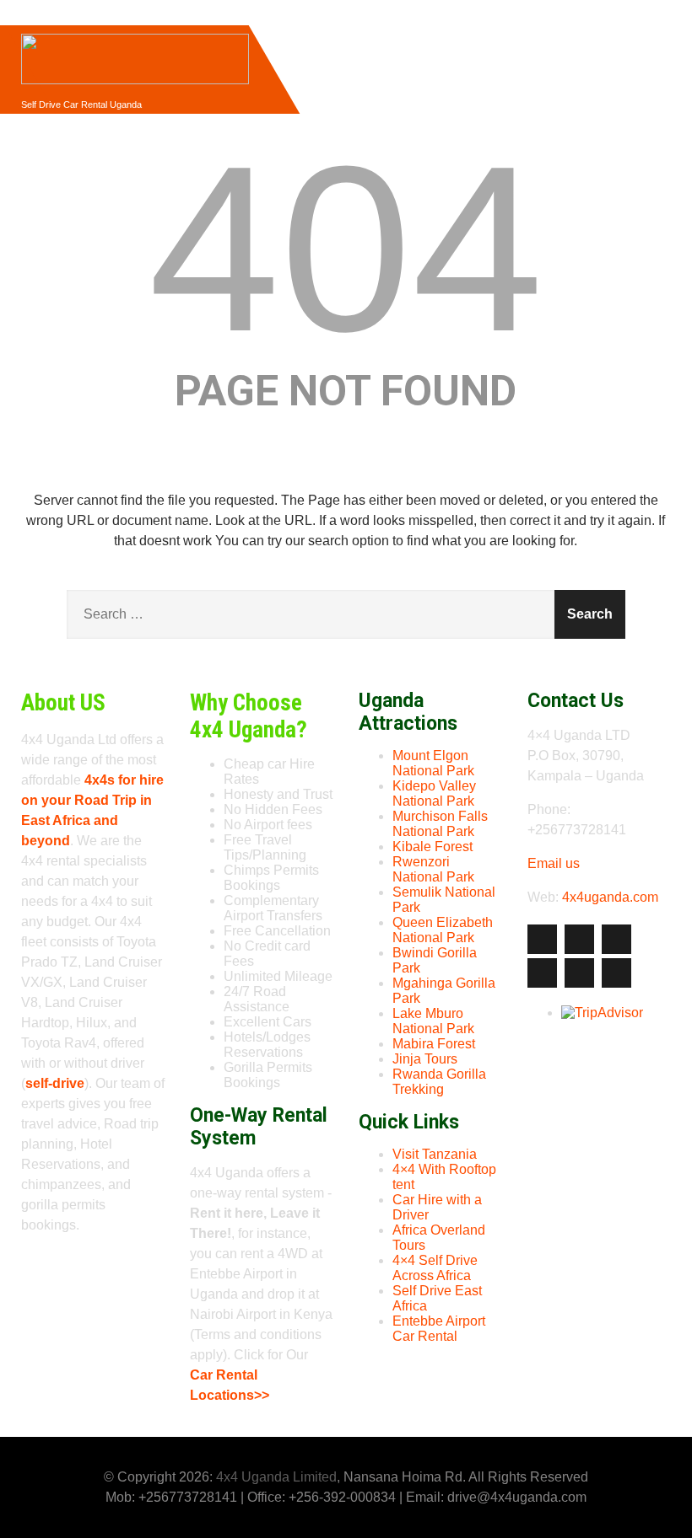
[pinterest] (579, 973)
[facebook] (542, 939)
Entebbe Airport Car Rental (438, 1328)
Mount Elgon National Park (433, 763)
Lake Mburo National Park (433, 1021)
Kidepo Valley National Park (434, 793)
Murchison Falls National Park (440, 824)
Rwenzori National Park (433, 869)
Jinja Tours (424, 1059)
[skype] (616, 973)
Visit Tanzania (434, 1154)
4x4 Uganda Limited (276, 1477)
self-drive (54, 1083)
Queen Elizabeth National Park (442, 930)
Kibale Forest (432, 846)
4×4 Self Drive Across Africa (435, 1268)
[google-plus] (616, 939)
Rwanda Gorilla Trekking (439, 1081)
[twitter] (579, 939)
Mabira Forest (433, 1044)
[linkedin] (542, 973)
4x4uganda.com (610, 897)
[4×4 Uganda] (135, 32)
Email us (553, 863)
